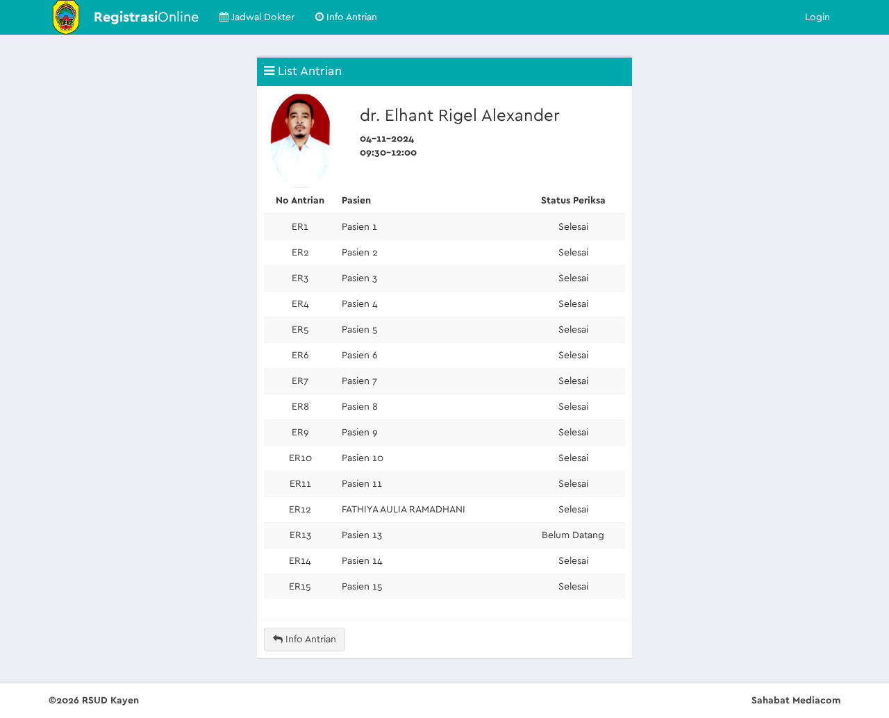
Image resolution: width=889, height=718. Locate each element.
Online (146, 17)
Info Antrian (350, 17)
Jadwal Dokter (261, 17)
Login (817, 17)
